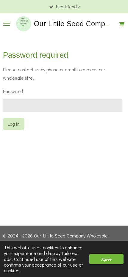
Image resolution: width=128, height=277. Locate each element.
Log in (14, 124)
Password (13, 91)
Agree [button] (106, 259)
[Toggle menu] (6, 23)
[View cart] (121, 23)
